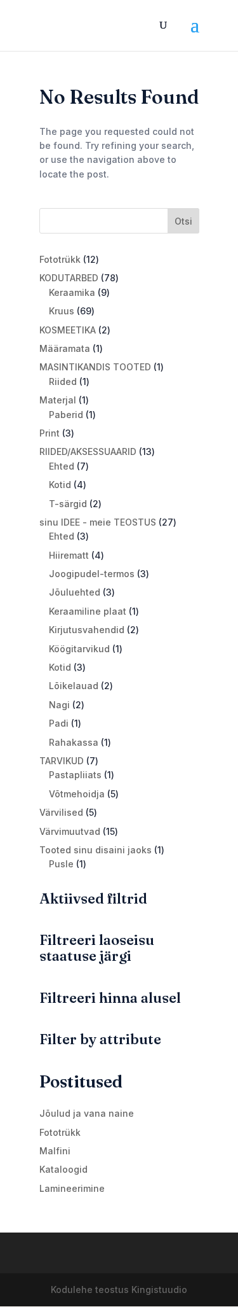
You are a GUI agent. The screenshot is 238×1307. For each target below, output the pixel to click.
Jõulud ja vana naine (86, 1113)
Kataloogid (63, 1169)
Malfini (54, 1150)
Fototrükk (60, 1132)
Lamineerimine (72, 1188)
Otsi (183, 221)
